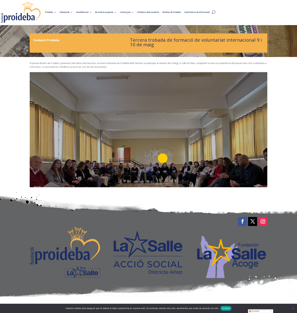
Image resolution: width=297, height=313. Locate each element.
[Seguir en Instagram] (262, 221)
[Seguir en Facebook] (242, 221)
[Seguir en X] (252, 221)
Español (255, 311)
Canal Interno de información (197, 12)
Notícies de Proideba (172, 12)
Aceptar (226, 308)
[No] (293, 308)
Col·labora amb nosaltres (148, 12)
